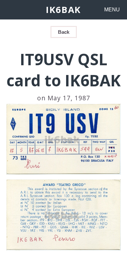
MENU (112, 9)
